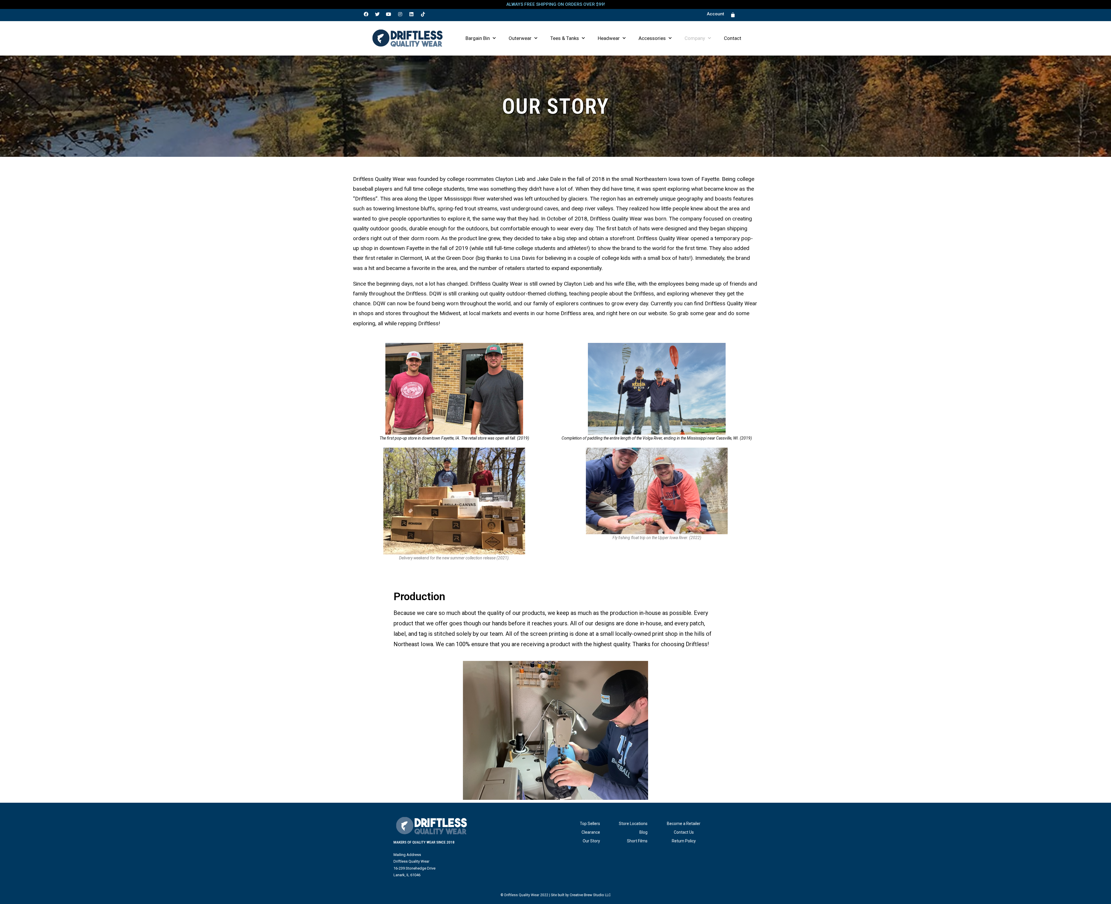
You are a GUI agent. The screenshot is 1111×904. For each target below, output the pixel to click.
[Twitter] (377, 14)
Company (695, 38)
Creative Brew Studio (587, 895)
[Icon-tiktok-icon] (423, 14)
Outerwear (520, 38)
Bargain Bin (478, 38)
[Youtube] (388, 14)
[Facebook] (366, 14)
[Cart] (732, 15)
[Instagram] (400, 14)
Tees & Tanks (564, 38)
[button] (715, 14)
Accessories (652, 38)
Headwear (609, 38)
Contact (732, 38)
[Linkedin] (411, 14)
